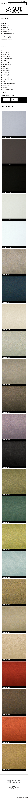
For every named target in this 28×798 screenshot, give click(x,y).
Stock (17, 1)
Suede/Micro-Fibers (9, 84)
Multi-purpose (8, 29)
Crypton (6, 55)
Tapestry (6, 85)
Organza (6, 70)
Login (22, 1)
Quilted (6, 74)
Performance (6, 40)
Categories (5, 49)
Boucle (5, 51)
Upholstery (7, 37)
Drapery (6, 25)
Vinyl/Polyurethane (9, 89)
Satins (6, 76)
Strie (5, 82)
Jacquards (7, 64)
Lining (5, 27)
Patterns (4, 46)
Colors (4, 43)
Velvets (6, 87)
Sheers (5, 78)
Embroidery (7, 61)
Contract (7, 100)
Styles (3, 92)
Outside (6, 31)
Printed (6, 72)
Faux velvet (7, 62)
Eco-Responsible (8, 59)
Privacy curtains (8, 33)
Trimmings (6, 35)
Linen (5, 66)
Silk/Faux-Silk (7, 80)
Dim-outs (6, 57)
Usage (3, 23)
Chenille (6, 53)
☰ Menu (4, 4)
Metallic (6, 68)
